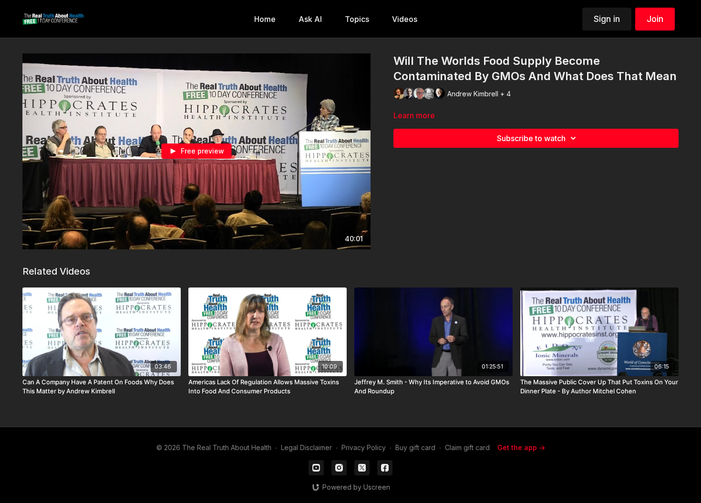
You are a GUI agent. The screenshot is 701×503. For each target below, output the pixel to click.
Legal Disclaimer (306, 447)
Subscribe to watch (531, 138)
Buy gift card (415, 447)
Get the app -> (521, 447)
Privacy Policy (363, 447)
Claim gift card (467, 447)
